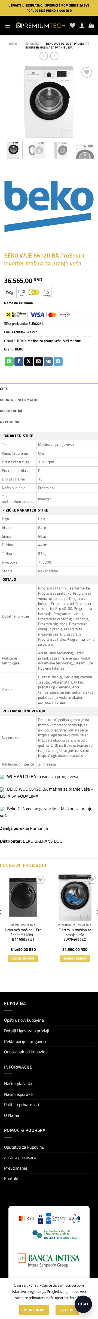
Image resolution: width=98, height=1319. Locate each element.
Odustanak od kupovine (26, 1051)
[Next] (85, 102)
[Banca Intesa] (49, 1260)
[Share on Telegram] (58, 361)
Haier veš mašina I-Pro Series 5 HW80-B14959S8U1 (23, 935)
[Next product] (43, 56)
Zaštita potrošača (20, 1157)
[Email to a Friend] (38, 361)
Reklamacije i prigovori (25, 1041)
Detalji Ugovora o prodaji (26, 1030)
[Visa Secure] (40, 1218)
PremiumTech (31, 43)
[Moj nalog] (82, 25)
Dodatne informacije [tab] (19, 400)
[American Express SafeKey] (56, 1218)
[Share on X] (28, 361)
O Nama (11, 1115)
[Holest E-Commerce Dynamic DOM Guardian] (55, 1234)
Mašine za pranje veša (44, 340)
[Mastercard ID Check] (26, 1218)
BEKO (21, 340)
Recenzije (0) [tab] (11, 410)
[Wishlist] (72, 25)
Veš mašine (72, 340)
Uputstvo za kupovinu (24, 1147)
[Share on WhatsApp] (9, 361)
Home (13, 43)
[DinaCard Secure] (74, 1218)
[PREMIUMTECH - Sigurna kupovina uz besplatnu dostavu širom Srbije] (40, 25)
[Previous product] (54, 56)
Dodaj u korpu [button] (23, 958)
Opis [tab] (4, 388)
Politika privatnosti (21, 1104)
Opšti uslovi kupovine (24, 1020)
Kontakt (11, 1178)
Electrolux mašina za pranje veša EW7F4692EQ (75, 935)
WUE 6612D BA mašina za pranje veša (42, 776)
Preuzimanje (15, 1168)
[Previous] (13, 102)
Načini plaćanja (18, 1083)
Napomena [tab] (9, 422)
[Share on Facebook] (18, 361)
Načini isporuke (18, 1094)
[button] (7, 25)
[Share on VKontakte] (48, 361)
